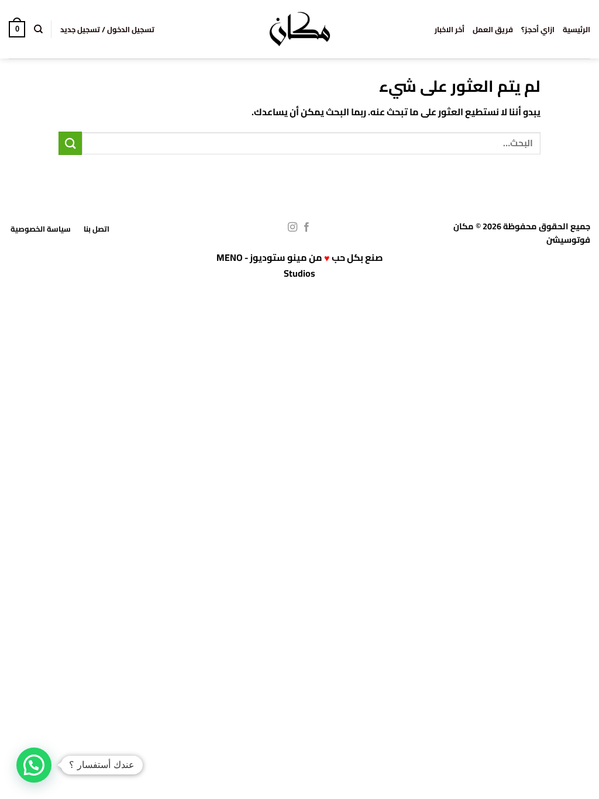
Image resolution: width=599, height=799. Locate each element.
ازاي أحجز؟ (538, 29)
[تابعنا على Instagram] (292, 227)
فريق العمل (493, 29)
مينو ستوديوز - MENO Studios (266, 265)
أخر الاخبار (449, 29)
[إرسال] (70, 143)
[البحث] (37, 29)
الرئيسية (576, 29)
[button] (107, 29)
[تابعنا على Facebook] (306, 227)
